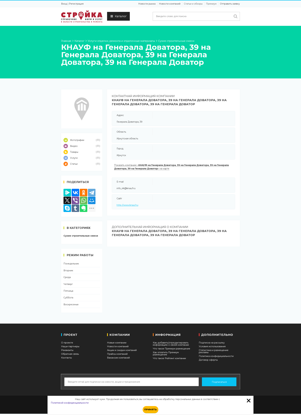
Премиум (211, 4)
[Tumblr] (75, 208)
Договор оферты (208, 360)
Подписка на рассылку (212, 343)
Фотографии (84, 140)
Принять (150, 409)
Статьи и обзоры (193, 4)
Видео (84, 145)
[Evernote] (83, 208)
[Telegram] (91, 192)
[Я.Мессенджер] (67, 192)
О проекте (67, 343)
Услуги (84, 157)
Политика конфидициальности (216, 356)
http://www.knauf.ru (127, 205)
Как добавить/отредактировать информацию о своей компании (171, 344)
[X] (67, 200)
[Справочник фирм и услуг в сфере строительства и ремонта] (81, 16)
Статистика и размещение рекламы (213, 351)
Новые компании (116, 343)
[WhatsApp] (83, 200)
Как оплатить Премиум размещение (166, 353)
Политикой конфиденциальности (70, 402)
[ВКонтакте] (75, 192)
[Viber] (75, 200)
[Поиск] (235, 16)
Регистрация (76, 3)
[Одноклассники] (83, 192)
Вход (64, 3)
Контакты (66, 358)
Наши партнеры (70, 346)
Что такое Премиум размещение (171, 349)
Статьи (84, 163)
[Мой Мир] (91, 200)
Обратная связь (70, 354)
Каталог (121, 16)
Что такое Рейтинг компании (169, 358)
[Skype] (67, 208)
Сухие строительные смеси (80, 236)
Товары (84, 151)
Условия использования (212, 346)
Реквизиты (67, 350)
